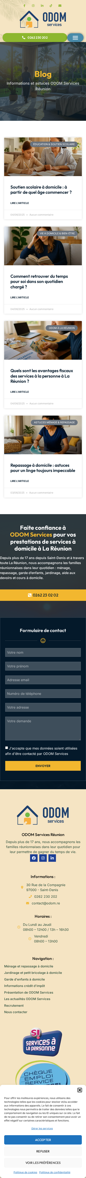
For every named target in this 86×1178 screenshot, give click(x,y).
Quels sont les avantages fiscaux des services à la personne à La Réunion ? (41, 376)
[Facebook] (34, 858)
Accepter (43, 1140)
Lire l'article (19, 203)
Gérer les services (42, 1128)
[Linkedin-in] (52, 858)
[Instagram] (43, 858)
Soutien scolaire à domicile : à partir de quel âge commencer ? (41, 189)
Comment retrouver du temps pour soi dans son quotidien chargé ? (39, 281)
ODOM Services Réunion (43, 834)
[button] (80, 1090)
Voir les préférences (43, 1163)
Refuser (42, 1151)
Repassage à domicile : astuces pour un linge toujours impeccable (42, 467)
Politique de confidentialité (54, 1172)
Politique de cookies (25, 1172)
